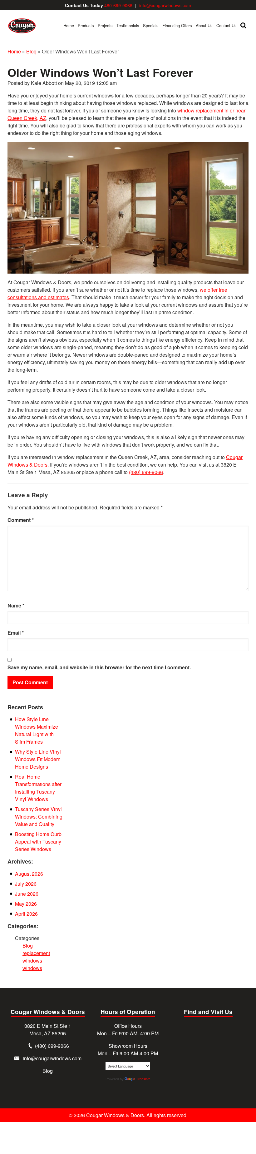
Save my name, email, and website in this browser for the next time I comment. (99, 667)
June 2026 (26, 893)
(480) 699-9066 (146, 472)
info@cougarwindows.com (165, 5)
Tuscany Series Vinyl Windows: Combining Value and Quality (38, 816)
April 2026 (26, 913)
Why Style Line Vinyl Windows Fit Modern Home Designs (38, 759)
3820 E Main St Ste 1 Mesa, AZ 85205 (47, 1029)
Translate (143, 1079)
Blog (31, 51)
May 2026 (26, 903)
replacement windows (36, 956)
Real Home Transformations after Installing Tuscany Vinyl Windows (38, 788)
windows (32, 968)
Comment (20, 519)
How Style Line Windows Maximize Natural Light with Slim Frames (36, 730)
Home (14, 51)
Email (15, 632)
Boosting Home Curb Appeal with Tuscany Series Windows (38, 841)
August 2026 (29, 873)
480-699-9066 (118, 5)
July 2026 (26, 883)
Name (15, 605)
